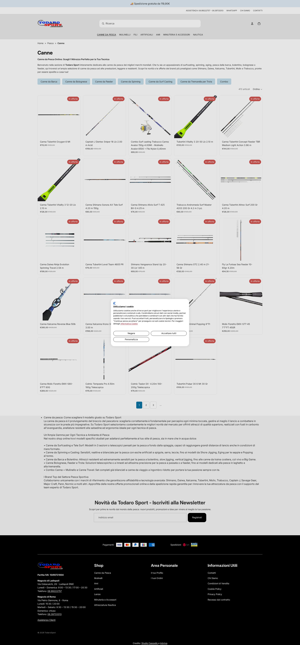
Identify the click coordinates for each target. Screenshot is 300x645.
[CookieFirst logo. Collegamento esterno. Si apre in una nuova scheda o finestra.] (114, 303)
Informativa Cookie (129, 323)
